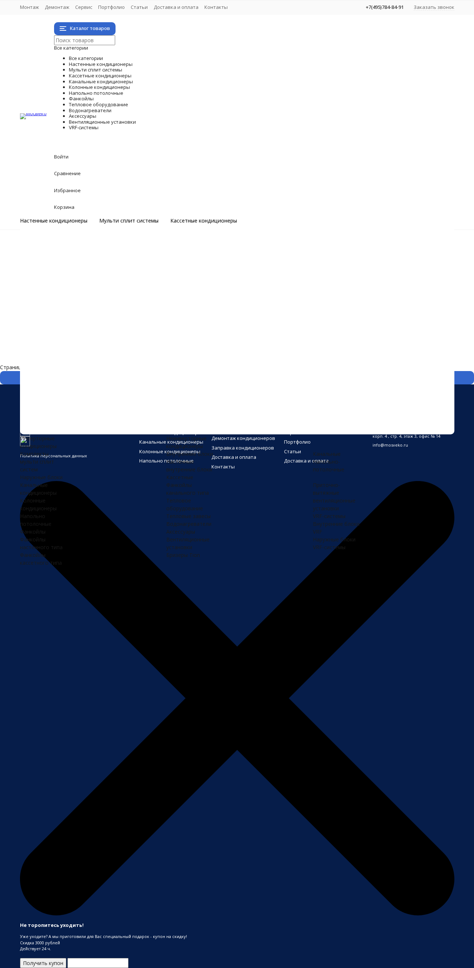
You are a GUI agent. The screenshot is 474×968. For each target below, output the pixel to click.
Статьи (139, 7)
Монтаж (29, 7)
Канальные (327, 453)
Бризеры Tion (66, 394)
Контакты (216, 7)
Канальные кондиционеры (140, 300)
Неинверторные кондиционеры (89, 254)
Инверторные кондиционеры (86, 246)
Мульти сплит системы (128, 221)
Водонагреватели (108, 370)
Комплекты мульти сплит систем (91, 269)
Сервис (83, 7)
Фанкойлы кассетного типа (84, 339)
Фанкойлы (79, 324)
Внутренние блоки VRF (78, 417)
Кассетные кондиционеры (203, 221)
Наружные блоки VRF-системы (88, 425)
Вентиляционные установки (146, 386)
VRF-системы (89, 409)
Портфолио (111, 7)
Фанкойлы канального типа (84, 347)
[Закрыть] (237, 914)
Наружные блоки (71, 277)
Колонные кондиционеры (136, 308)
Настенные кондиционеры (53, 221)
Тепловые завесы (72, 363)
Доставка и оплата (176, 7)
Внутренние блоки (73, 285)
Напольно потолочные (128, 316)
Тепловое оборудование (135, 355)
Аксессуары (84, 378)
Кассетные (179, 477)
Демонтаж (57, 7)
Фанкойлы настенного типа (84, 332)
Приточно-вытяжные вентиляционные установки (112, 401)
